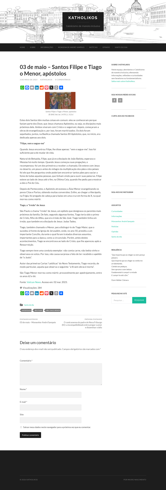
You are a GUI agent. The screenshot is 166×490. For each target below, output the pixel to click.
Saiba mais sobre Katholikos (123, 81)
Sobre (33, 47)
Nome (23, 389)
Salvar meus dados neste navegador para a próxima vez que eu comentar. (57, 427)
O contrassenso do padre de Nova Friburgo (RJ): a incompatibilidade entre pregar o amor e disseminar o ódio (82, 323)
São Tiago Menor (53, 310)
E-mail (23, 401)
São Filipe (38, 310)
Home (22, 47)
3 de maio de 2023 (28, 80)
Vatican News (34, 282)
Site (22, 414)
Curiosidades (116, 211)
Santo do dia (121, 47)
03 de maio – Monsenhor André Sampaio (38, 321)
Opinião (106, 47)
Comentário (26, 360)
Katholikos (83, 17)
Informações (46, 47)
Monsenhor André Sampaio (71, 47)
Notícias (93, 47)
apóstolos (26, 310)
